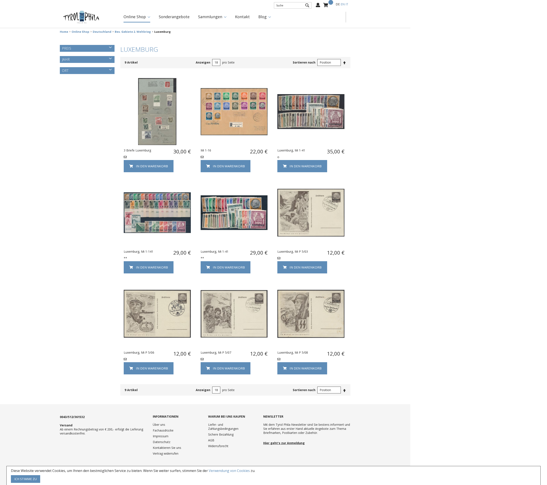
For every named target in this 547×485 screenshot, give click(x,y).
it (347, 4)
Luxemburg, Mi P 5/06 (139, 352)
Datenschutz (161, 442)
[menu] (232, 17)
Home (64, 31)
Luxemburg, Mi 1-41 (291, 150)
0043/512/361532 (72, 417)
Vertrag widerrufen (165, 453)
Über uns (159, 425)
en (343, 4)
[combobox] (293, 5)
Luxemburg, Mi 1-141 (138, 251)
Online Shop (80, 31)
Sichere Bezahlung (221, 434)
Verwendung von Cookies (229, 470)
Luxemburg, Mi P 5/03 (292, 251)
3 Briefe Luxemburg (137, 150)
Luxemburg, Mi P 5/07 (216, 352)
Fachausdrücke (163, 430)
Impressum (160, 436)
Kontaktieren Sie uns (167, 448)
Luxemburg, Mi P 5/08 (292, 352)
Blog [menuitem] (262, 16)
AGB (211, 440)
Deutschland (102, 31)
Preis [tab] (66, 48)
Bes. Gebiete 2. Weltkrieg (133, 31)
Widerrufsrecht (218, 446)
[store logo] (81, 17)
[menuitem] (137, 17)
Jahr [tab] (66, 59)
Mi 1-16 (206, 150)
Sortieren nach (304, 62)
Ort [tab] (65, 70)
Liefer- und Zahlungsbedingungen (223, 427)
